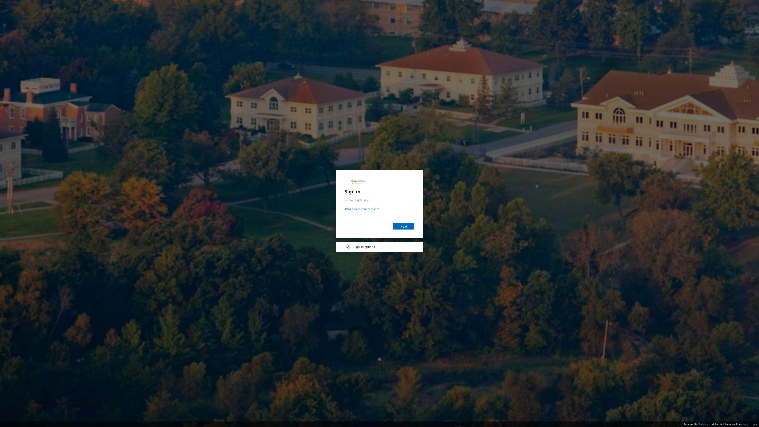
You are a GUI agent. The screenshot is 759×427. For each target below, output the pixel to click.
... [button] (755, 424)
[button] (379, 247)
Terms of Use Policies (696, 424)
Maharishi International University (730, 424)
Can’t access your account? (362, 209)
